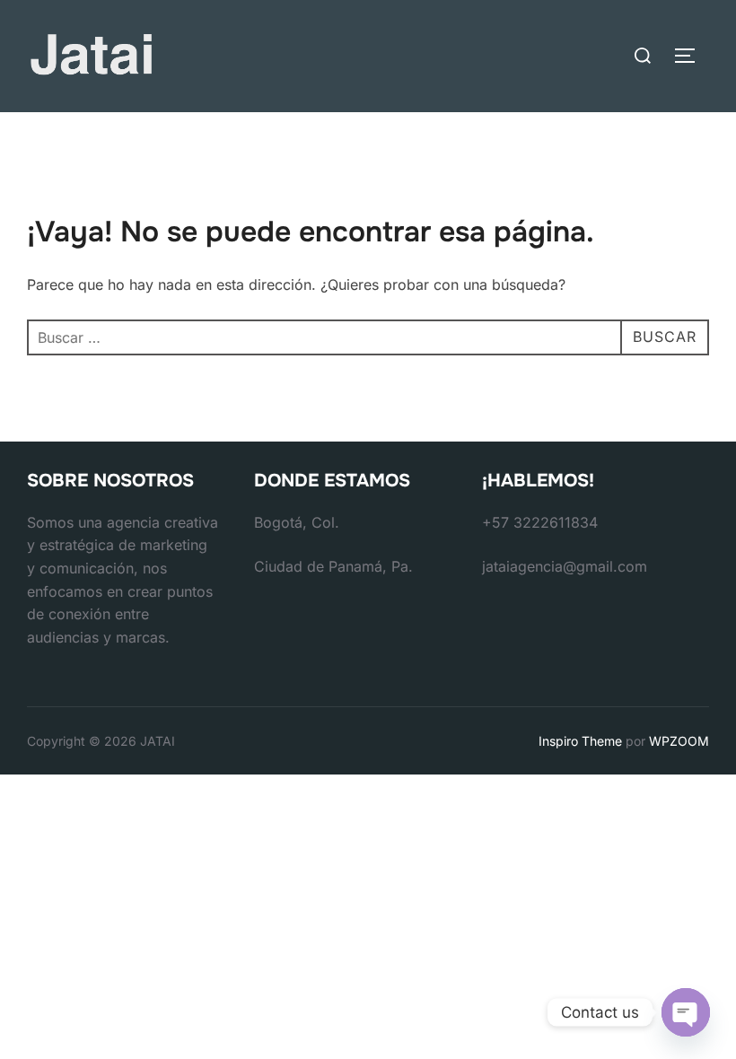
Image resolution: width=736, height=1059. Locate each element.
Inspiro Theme (580, 740)
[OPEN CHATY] (686, 1012)
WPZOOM (679, 740)
